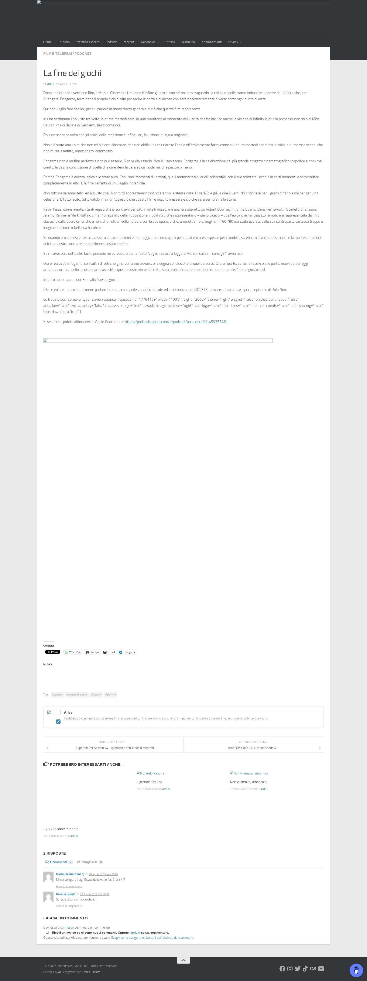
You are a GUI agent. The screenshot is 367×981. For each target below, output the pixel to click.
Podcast (111, 42)
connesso (67, 927)
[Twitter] (298, 969)
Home (47, 42)
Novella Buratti (65, 894)
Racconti (129, 42)
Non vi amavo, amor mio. (248, 782)
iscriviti (135, 932)
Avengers (57, 694)
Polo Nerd (110, 694)
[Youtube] (321, 969)
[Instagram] (290, 969)
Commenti (61, 862)
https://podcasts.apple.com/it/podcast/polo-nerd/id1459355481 (176, 321)
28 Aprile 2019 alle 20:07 (103, 874)
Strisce (170, 42)
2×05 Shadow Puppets (60, 829)
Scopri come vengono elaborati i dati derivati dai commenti (152, 938)
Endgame (96, 694)
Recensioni (148, 42)
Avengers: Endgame (76, 694)
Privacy (233, 42)
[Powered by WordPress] (59, 972)
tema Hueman (92, 972)
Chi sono (64, 42)
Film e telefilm (57, 53)
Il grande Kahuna (149, 782)
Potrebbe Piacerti (88, 42)
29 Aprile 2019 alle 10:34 (94, 894)
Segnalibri (188, 42)
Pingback (92, 862)
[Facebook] (282, 969)
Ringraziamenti (211, 42)
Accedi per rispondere (69, 886)
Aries (50, 84)
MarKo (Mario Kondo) (70, 874)
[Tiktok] (305, 969)
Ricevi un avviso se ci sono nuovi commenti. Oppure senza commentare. (110, 932)
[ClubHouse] (313, 969)
